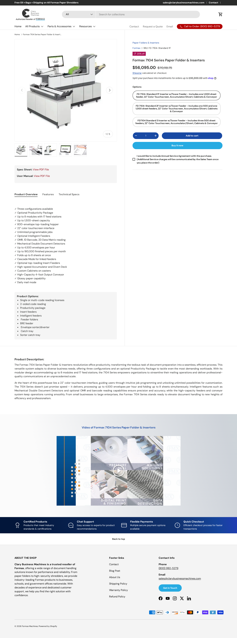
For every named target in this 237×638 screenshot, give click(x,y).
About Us (114, 577)
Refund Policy (117, 596)
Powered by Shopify (48, 626)
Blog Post (114, 570)
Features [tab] (48, 194)
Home (18, 26)
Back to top (118, 538)
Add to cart (192, 135)
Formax (136, 48)
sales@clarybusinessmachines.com (183, 2)
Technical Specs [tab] (69, 194)
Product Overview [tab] (26, 194)
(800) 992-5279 (168, 568)
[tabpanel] (66, 242)
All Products (32, 26)
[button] (220, 14)
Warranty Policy (118, 590)
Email (170, 26)
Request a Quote (153, 26)
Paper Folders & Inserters (146, 42)
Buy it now (177, 145)
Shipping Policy (118, 583)
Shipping (137, 73)
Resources (85, 26)
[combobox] (131, 14)
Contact (213, 2)
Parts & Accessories (59, 26)
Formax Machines (30, 626)
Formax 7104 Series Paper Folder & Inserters (42, 34)
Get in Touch (170, 587)
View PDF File (41, 169)
